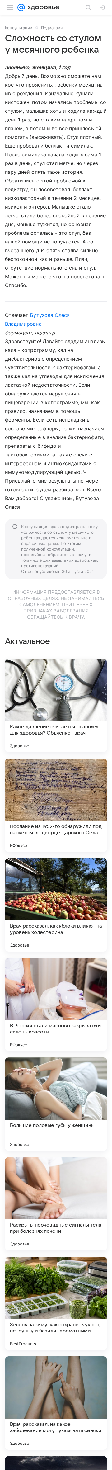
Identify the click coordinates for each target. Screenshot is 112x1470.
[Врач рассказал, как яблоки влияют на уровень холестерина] (56, 905)
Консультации (18, 27)
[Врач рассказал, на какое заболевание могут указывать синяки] (56, 1403)
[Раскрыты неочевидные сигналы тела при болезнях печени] (56, 1203)
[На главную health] (42, 7)
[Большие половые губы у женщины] (56, 1104)
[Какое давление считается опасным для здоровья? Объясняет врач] (56, 705)
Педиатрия (52, 27)
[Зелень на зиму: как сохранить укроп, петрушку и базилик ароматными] (56, 1303)
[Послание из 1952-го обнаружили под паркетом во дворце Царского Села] (56, 805)
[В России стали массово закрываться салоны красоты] (56, 1004)
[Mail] (21, 7)
